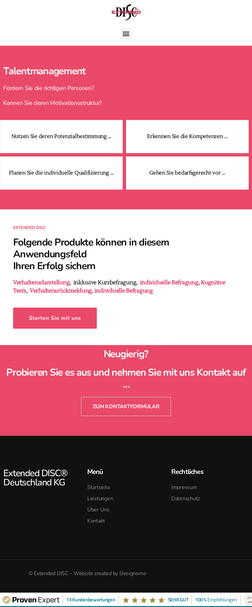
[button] (126, 33)
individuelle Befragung (169, 282)
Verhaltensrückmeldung (61, 290)
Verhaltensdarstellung (41, 282)
